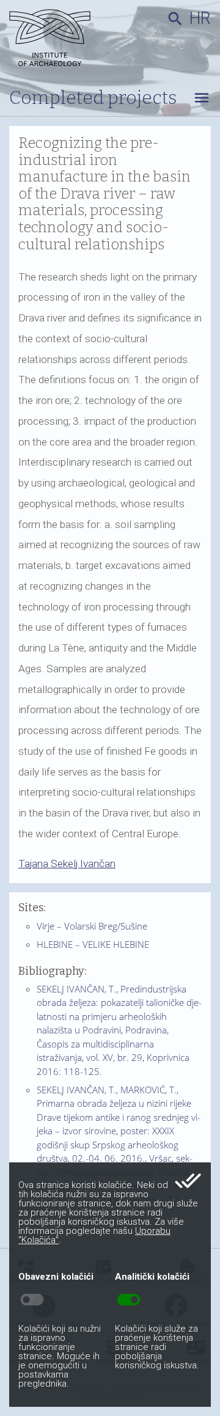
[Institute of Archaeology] (56, 39)
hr (200, 18)
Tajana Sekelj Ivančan (67, 863)
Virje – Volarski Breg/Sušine (92, 926)
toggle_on (128, 1300)
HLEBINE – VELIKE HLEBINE (93, 944)
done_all (188, 1181)
